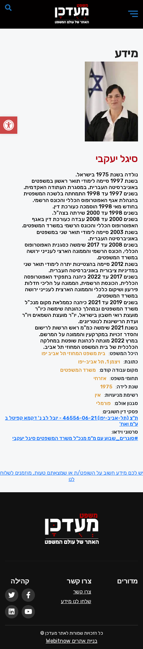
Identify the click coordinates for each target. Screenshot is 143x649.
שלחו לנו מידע (76, 601)
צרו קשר (82, 591)
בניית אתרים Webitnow (71, 641)
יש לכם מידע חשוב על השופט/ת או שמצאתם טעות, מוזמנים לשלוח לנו (71, 476)
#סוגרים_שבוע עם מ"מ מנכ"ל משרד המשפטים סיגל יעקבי (75, 438)
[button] (8, 125)
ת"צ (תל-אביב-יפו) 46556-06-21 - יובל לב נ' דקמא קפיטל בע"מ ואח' (71, 421)
